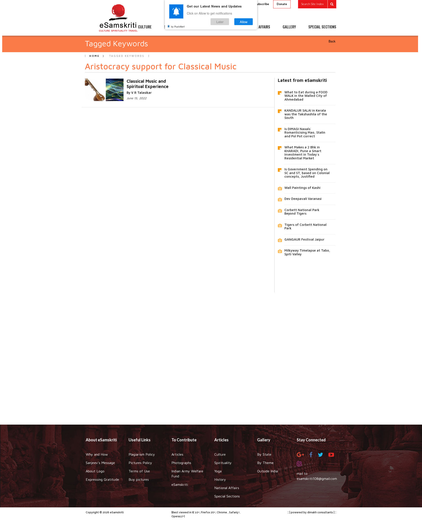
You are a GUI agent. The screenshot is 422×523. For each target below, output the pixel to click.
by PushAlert (178, 26)
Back (332, 41)
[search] (317, 4)
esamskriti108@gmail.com (317, 479)
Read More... (156, 81)
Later (220, 21)
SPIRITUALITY (174, 27)
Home (94, 55)
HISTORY (224, 27)
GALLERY (289, 27)
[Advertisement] (211, 355)
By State (264, 454)
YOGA (201, 27)
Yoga (218, 471)
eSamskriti (179, 484)
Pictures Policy (140, 463)
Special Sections (227, 496)
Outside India (267, 471)
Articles (177, 454)
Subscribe (262, 4)
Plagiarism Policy (142, 454)
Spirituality (223, 463)
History (220, 479)
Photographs (181, 463)
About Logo (95, 471)
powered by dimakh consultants (312, 512)
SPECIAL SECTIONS (322, 27)
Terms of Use (139, 471)
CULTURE (145, 27)
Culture (220, 454)
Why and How (97, 454)
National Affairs (226, 488)
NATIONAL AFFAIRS (256, 27)
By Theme (265, 463)
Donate (282, 4)
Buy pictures (139, 479)
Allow (243, 21)
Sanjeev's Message (100, 463)
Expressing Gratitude (102, 479)
